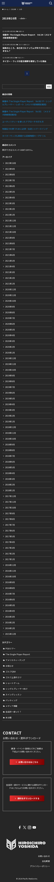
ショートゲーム (12, 683)
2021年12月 (10, 220)
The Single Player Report (18, 654)
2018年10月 (10, 438)
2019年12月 (10, 358)
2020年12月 (10, 289)
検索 (49, 86)
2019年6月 (10, 392)
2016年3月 (10, 616)
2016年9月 (10, 582)
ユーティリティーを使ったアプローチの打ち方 (23, 121)
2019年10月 (10, 369)
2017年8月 (10, 519)
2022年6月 (10, 186)
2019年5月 (10, 398)
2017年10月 (10, 507)
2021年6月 (10, 255)
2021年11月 (10, 226)
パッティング (11, 700)
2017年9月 (10, 513)
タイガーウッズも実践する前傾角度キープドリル (24, 135)
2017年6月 (10, 530)
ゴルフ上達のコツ (13, 677)
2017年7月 (10, 524)
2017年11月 (10, 501)
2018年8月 (10, 450)
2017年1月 (10, 559)
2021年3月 (10, 272)
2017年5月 (10, 536)
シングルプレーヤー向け (16, 688)
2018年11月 (10, 433)
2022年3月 (10, 203)
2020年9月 (10, 306)
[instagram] (29, 828)
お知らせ (9, 665)
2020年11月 (10, 295)
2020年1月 (10, 352)
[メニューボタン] (3, 3)
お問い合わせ (44, 856)
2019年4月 (10, 404)
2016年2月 (10, 622)
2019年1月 (10, 421)
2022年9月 (10, 169)
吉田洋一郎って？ (13, 711)
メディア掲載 (11, 706)
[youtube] (34, 828)
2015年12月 (10, 634)
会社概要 (46, 861)
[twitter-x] (25, 828)
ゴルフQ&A (11, 671)
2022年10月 (10, 163)
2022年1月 (10, 214)
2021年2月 (10, 278)
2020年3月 (10, 341)
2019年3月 (10, 410)
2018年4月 (10, 473)
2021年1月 (10, 283)
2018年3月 (10, 479)
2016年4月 (10, 611)
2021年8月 (10, 243)
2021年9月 (10, 237)
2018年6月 (10, 461)
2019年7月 (10, 387)
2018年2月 (10, 484)
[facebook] (20, 828)
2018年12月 (10, 427)
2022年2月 (10, 209)
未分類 (8, 717)
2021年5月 (10, 260)
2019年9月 (10, 375)
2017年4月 (10, 542)
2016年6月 (10, 599)
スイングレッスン (13, 694)
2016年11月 (10, 570)
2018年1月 (10, 490)
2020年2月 (10, 346)
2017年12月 (10, 496)
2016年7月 (10, 593)
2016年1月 (10, 628)
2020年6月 (10, 323)
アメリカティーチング (15, 660)
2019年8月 (10, 381)
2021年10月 (10, 232)
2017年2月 (10, 553)
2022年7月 (10, 180)
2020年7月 (10, 318)
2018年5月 (10, 467)
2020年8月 (10, 312)
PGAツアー (10, 648)
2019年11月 (10, 364)
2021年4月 (10, 266)
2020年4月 (10, 335)
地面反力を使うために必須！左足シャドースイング (25, 128)
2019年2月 (10, 415)
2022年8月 (10, 174)
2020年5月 (10, 329)
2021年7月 (10, 249)
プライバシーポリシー (40, 866)
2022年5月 (10, 191)
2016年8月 (10, 588)
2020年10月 (10, 300)
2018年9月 (10, 444)
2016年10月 (10, 576)
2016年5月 (10, 605)
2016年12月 (10, 565)
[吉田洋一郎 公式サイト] (27, 3)
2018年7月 (10, 456)
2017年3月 (10, 547)
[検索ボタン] (50, 3)
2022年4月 (10, 197)
